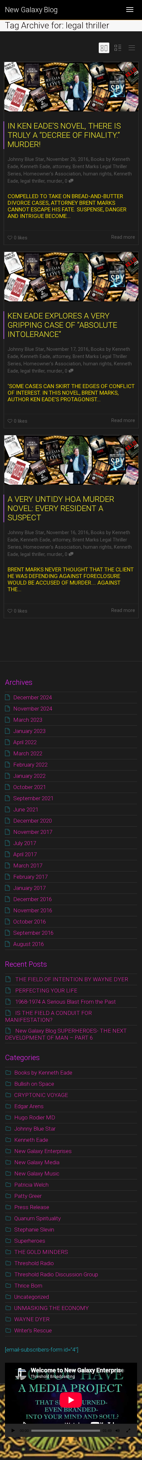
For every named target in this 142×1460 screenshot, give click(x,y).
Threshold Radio (34, 1263)
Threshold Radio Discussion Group (56, 1274)
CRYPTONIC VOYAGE (41, 1095)
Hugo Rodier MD (34, 1117)
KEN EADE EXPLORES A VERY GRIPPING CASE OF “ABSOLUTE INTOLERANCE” (62, 325)
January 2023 (29, 731)
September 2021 (33, 798)
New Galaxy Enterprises (43, 1151)
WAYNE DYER (32, 1319)
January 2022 (29, 776)
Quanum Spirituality (37, 1218)
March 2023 (27, 719)
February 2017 (30, 876)
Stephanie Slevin (34, 1229)
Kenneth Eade (35, 166)
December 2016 (32, 899)
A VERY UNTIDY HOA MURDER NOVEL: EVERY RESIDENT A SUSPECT (61, 508)
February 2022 (30, 764)
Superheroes (29, 1240)
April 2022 (25, 742)
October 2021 (29, 787)
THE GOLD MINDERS (41, 1252)
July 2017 (24, 843)
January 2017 (29, 888)
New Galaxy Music (36, 1173)
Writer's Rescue (33, 1330)
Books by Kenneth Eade (43, 1072)
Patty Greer (28, 1196)
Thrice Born (28, 1285)
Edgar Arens (29, 1106)
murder (54, 181)
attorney (61, 166)
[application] (71, 1400)
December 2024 (32, 697)
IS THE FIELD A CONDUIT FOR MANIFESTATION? (48, 1016)
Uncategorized (31, 1296)
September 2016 (33, 932)
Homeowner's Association (52, 174)
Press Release (31, 1207)
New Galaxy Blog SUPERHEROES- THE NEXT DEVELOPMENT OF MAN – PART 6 (66, 1034)
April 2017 (25, 854)
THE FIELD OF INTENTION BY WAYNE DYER (71, 979)
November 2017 (32, 832)
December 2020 (32, 820)
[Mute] (117, 1431)
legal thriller (32, 181)
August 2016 (28, 944)
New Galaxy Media (36, 1162)
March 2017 (27, 865)
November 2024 (32, 708)
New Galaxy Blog (31, 10)
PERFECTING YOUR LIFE (46, 990)
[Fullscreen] (128, 1431)
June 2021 (25, 809)
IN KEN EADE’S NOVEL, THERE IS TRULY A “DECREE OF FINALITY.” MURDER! (64, 135)
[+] (71, 86)
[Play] (13, 1431)
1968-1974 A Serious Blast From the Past (65, 1001)
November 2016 (32, 910)
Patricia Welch (31, 1184)
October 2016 (29, 921)
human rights (97, 174)
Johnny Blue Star (34, 1128)
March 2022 (27, 753)
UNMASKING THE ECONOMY (51, 1308)
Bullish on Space (34, 1083)
